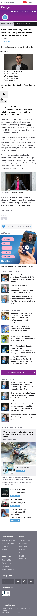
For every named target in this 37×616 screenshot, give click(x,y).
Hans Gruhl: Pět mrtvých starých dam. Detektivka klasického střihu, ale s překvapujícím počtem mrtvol (21, 317)
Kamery (33, 11)
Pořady (5, 252)
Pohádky (6, 248)
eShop (4, 550)
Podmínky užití (25, 608)
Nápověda (23, 544)
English (4, 610)
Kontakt (22, 553)
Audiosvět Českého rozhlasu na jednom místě (17, 266)
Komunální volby (8, 544)
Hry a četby (7, 239)
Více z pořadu (8, 379)
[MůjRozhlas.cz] (4, 51)
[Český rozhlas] (7, 2)
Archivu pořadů (16, 200)
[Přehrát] (4, 94)
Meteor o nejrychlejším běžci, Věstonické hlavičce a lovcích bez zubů (22, 338)
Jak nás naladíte (25, 541)
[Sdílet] (5, 101)
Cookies (4, 608)
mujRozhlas (5, 233)
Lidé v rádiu (23, 547)
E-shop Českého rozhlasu (14, 428)
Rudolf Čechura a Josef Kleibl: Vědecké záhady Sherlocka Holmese (20, 328)
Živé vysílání (7, 257)
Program (14, 11)
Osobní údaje (13, 608)
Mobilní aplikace (8, 569)
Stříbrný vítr (5, 41)
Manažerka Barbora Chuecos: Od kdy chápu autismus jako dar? (23, 417)
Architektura (7, 23)
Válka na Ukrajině (8, 541)
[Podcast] (2, 101)
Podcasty (5, 566)
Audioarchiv (24, 11)
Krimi (5, 243)
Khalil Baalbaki (14, 78)
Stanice (5, 547)
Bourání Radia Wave (22, 205)
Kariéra (22, 550)
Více (29, 23)
